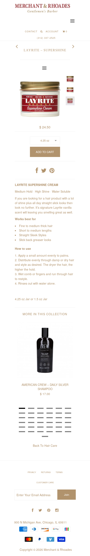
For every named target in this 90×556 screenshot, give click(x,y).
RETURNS (46, 472)
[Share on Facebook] (37, 171)
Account (52, 31)
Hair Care (50, 445)
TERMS (59, 472)
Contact (31, 31)
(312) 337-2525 (46, 37)
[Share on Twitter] (43, 171)
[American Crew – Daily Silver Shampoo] (45, 377)
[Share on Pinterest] (51, 171)
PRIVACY (32, 472)
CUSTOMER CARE (45, 482)
